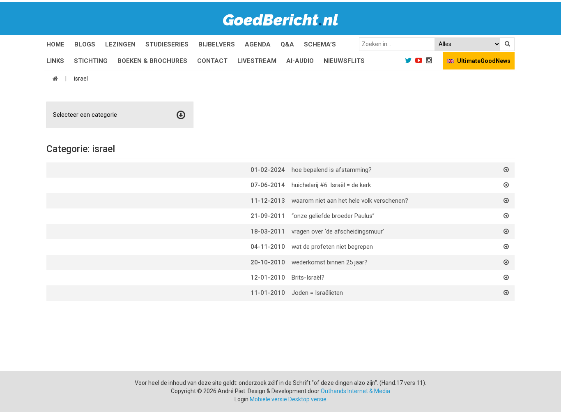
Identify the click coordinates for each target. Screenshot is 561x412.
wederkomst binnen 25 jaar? (330, 262)
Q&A (287, 44)
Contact (212, 61)
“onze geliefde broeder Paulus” (333, 216)
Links (55, 61)
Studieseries (167, 44)
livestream (256, 61)
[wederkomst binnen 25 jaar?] (506, 262)
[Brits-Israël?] (506, 277)
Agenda (258, 44)
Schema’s (320, 44)
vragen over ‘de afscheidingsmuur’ (338, 231)
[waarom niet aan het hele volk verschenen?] (506, 200)
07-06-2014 (268, 185)
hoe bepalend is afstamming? (332, 170)
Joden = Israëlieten (317, 292)
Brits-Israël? (308, 277)
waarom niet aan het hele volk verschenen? (350, 200)
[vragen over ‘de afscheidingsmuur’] (506, 231)
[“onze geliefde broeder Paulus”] (506, 216)
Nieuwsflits (344, 61)
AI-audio (300, 61)
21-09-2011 (268, 216)
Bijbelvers (216, 44)
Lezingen (120, 44)
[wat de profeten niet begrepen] (506, 246)
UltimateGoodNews (483, 61)
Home (55, 44)
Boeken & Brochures (152, 61)
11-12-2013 (268, 200)
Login (241, 399)
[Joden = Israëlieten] (506, 292)
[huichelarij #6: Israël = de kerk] (506, 185)
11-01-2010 (268, 292)
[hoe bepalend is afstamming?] (506, 170)
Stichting (91, 61)
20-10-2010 (268, 262)
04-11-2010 (268, 246)
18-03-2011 (268, 231)
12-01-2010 (268, 277)
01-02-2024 (268, 170)
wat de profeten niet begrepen (332, 246)
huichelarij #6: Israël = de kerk (331, 185)
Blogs (84, 44)
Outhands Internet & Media (355, 391)
